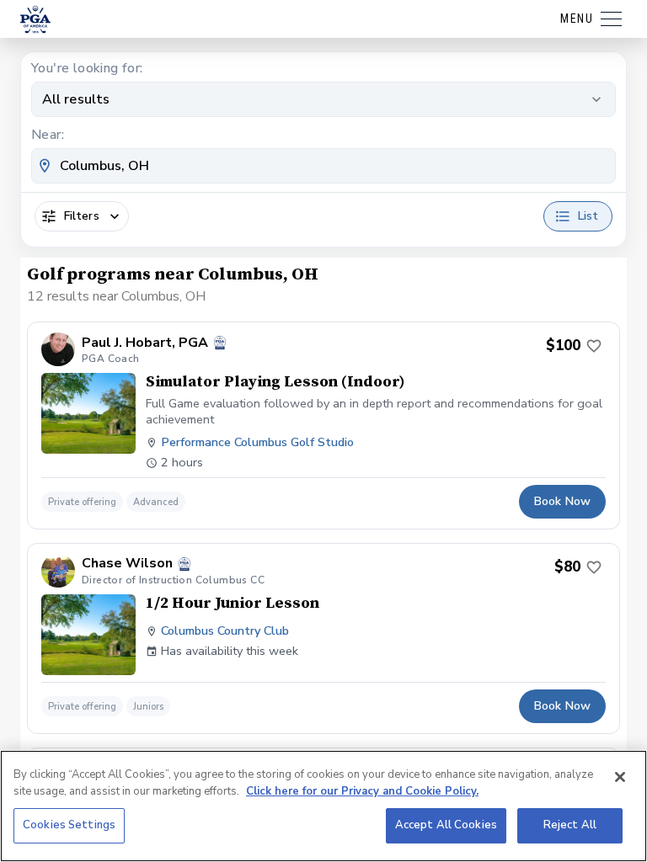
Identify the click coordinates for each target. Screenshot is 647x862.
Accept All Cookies (446, 825)
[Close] (620, 776)
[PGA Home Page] (35, 19)
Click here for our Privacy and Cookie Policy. (362, 791)
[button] (323, 425)
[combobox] (323, 166)
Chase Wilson (127, 564)
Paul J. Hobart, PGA (145, 343)
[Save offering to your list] (594, 346)
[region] (323, 806)
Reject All (569, 825)
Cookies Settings (69, 825)
